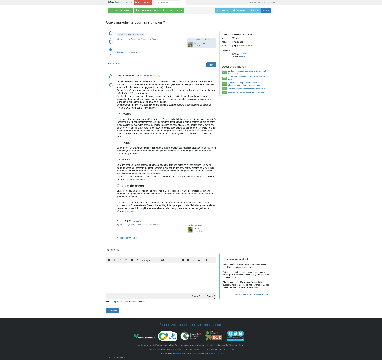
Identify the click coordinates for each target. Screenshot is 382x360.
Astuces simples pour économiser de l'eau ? (247, 93)
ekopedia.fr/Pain (151, 75)
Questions (224, 10)
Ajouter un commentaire (127, 52)
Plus (265, 10)
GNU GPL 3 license (216, 353)
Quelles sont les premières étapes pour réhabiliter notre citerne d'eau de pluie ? (245, 83)
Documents (241, 10)
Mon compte (204, 324)
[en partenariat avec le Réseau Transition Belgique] (145, 335)
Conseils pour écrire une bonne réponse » (252, 294)
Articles (255, 10)
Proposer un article (173, 10)
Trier (210, 65)
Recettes (139, 34)
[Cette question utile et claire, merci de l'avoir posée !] (111, 33)
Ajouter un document (148, 10)
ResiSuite (177, 353)
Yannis (196, 228)
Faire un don (143, 2)
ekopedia (137, 221)
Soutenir (182, 324)
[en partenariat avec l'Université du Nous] (236, 335)
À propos (164, 324)
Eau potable (122, 34)
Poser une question (121, 10)
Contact (217, 324)
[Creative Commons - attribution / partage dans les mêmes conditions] (128, 221)
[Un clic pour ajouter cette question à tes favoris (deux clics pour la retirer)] (110, 49)
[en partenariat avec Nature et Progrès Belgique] (191, 335)
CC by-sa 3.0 (230, 349)
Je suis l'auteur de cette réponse (131, 302)
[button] (108, 260)
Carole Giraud (199, 43)
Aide (173, 324)
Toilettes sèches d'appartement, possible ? (246, 89)
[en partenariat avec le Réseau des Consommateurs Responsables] (213, 335)
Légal (192, 324)
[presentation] (109, 260)
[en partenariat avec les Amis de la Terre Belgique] (168, 335)
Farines (131, 34)
